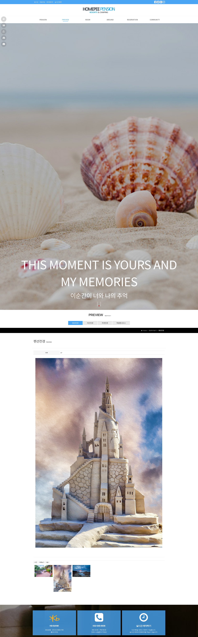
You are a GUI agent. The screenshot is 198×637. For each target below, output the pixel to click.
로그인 (36, 2)
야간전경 (90, 323)
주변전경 (105, 323)
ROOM (87, 19)
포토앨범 (3, 44)
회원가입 (42, 2)
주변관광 (3, 38)
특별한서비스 (121, 323)
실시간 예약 (58, 2)
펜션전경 (3, 25)
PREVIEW (65, 19)
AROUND (110, 19)
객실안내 (3, 31)
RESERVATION (132, 19)
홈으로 (3, 19)
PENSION (43, 19)
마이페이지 (50, 2)
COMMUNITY (155, 19)
